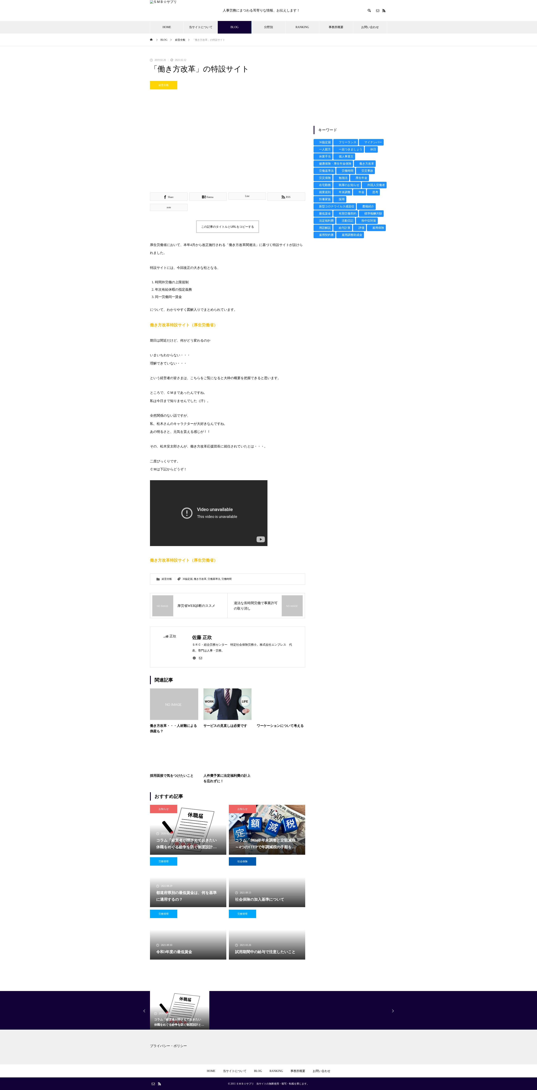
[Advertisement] (350, 88)
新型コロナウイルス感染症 (336, 206)
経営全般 (164, 85)
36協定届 (187, 579)
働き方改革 (200, 579)
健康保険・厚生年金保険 (335, 163)
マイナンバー (373, 142)
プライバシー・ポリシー (168, 1046)
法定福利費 (326, 220)
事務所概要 (336, 27)
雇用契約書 (326, 235)
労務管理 (164, 861)
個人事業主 (346, 156)
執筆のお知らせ (349, 185)
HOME (167, 27)
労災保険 (325, 177)
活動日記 (347, 220)
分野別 (268, 27)
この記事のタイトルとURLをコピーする (227, 226)
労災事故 (367, 170)
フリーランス (347, 142)
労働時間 (227, 579)
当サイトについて (200, 27)
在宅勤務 (325, 185)
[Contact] (377, 10)
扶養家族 (325, 199)
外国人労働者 (376, 185)
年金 (361, 192)
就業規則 (325, 192)
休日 (373, 149)
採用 (342, 199)
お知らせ (164, 809)
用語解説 (325, 227)
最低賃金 (325, 213)
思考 (375, 192)
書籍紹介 (368, 206)
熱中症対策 (368, 220)
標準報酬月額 (373, 213)
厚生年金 (361, 177)
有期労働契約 (347, 213)
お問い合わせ (370, 27)
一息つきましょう (350, 149)
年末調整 (345, 192)
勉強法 (343, 177)
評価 (361, 227)
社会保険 (242, 861)
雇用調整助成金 (352, 235)
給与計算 (345, 227)
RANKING (302, 27)
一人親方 (325, 149)
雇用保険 (378, 227)
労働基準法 (214, 579)
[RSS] (384, 10)
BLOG (235, 27)
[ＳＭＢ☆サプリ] (182, 10)
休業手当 (325, 156)
